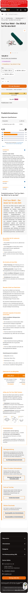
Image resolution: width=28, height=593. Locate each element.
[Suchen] (6, 14)
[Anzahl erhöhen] (8, 81)
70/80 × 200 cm (10, 375)
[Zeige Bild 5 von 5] (17, 52)
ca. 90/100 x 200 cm (20, 70)
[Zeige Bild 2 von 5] (12, 52)
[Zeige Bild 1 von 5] (10, 52)
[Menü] (2, 14)
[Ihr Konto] (20, 9)
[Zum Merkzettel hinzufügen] (24, 30)
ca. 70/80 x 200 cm (7, 70)
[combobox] (17, 14)
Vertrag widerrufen (14, 578)
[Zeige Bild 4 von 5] (15, 52)
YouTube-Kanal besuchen (14, 497)
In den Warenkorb (15, 86)
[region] (14, 40)
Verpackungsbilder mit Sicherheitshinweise (14, 516)
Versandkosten (20, 582)
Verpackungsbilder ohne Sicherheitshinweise (14, 513)
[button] (14, 94)
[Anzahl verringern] (3, 81)
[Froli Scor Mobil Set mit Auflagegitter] (14, 40)
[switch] (25, 588)
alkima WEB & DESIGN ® (20, 590)
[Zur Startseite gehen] (5, 10)
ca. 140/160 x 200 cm (8, 74)
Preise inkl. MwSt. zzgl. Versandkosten (9, 58)
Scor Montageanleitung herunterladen (14, 459)
